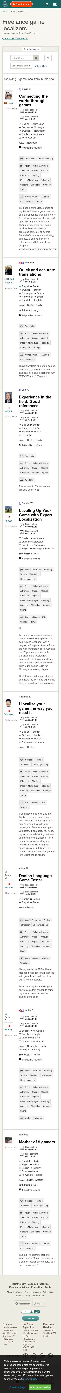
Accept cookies (41, 1387)
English (40, 1303)
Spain (10, 103)
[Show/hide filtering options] (48, 58)
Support (19, 1295)
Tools (48, 1287)
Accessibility (24, 1303)
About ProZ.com (14, 1292)
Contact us (31, 1318)
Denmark (8, 411)
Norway (8, 520)
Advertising (48, 1292)
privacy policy (30, 1378)
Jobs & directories (38, 1283)
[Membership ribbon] (20, 88)
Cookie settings (17, 1387)
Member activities (19, 1287)
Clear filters (41, 66)
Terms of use (38, 1295)
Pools (4, 11)
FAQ (28, 1295)
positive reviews (32, 147)
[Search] (47, 4)
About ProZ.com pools (16, 38)
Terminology (19, 1283)
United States (9, 280)
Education (37, 1287)
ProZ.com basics (33, 1292)
